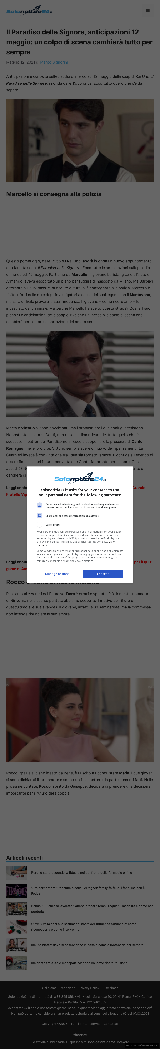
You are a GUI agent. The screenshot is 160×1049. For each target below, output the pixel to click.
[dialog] (80, 524)
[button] (80, 525)
